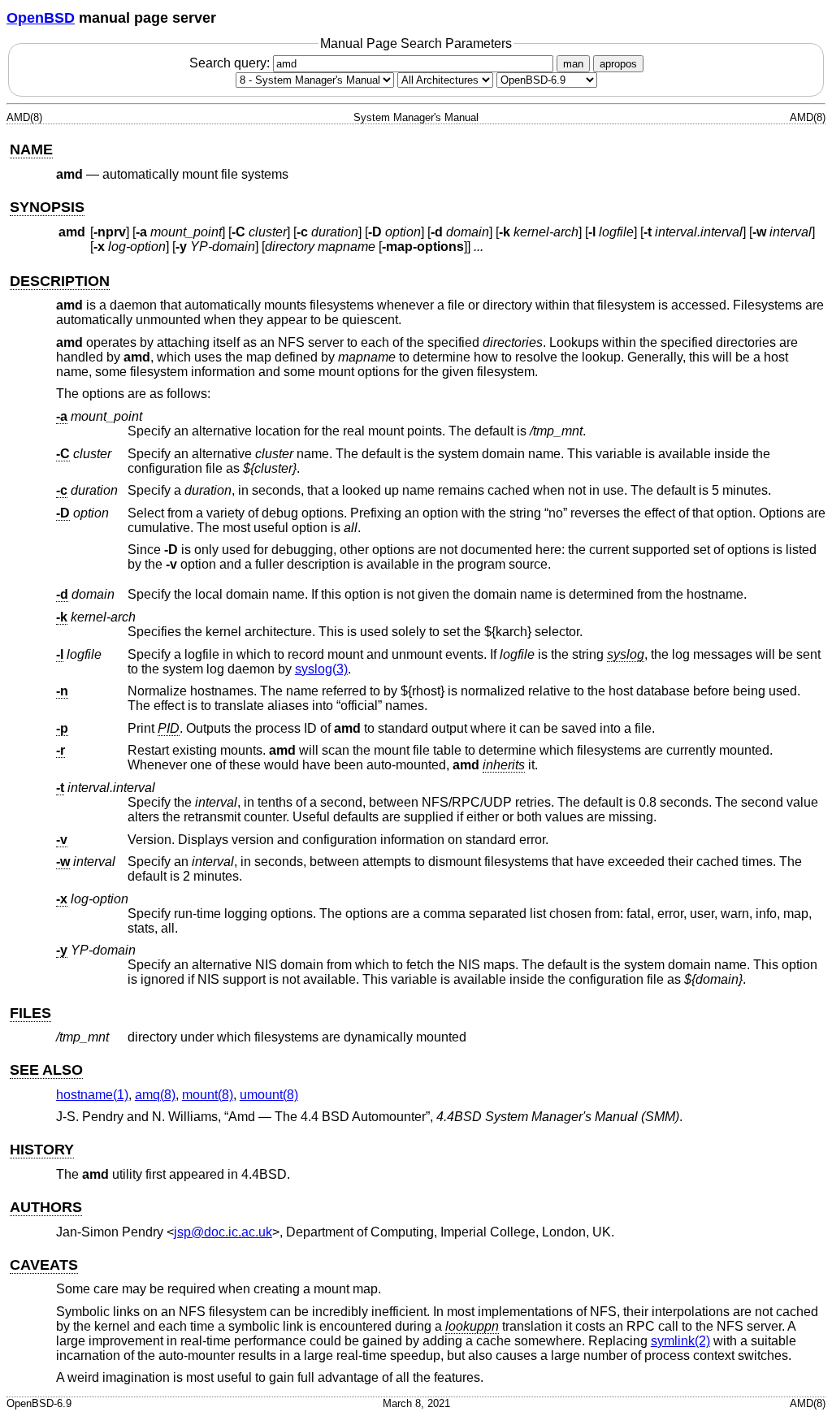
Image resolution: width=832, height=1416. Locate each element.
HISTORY (42, 1149)
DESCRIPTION (60, 281)
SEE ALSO (46, 1070)
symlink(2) (680, 1341)
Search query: (231, 63)
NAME (31, 149)
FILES (30, 1013)
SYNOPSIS (47, 207)
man (573, 64)
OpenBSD (40, 18)
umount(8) (269, 1095)
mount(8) (207, 1095)
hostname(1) (92, 1095)
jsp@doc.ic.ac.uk (223, 1232)
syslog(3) (321, 669)
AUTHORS (46, 1207)
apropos (618, 64)
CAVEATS (44, 1265)
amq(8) (155, 1095)
